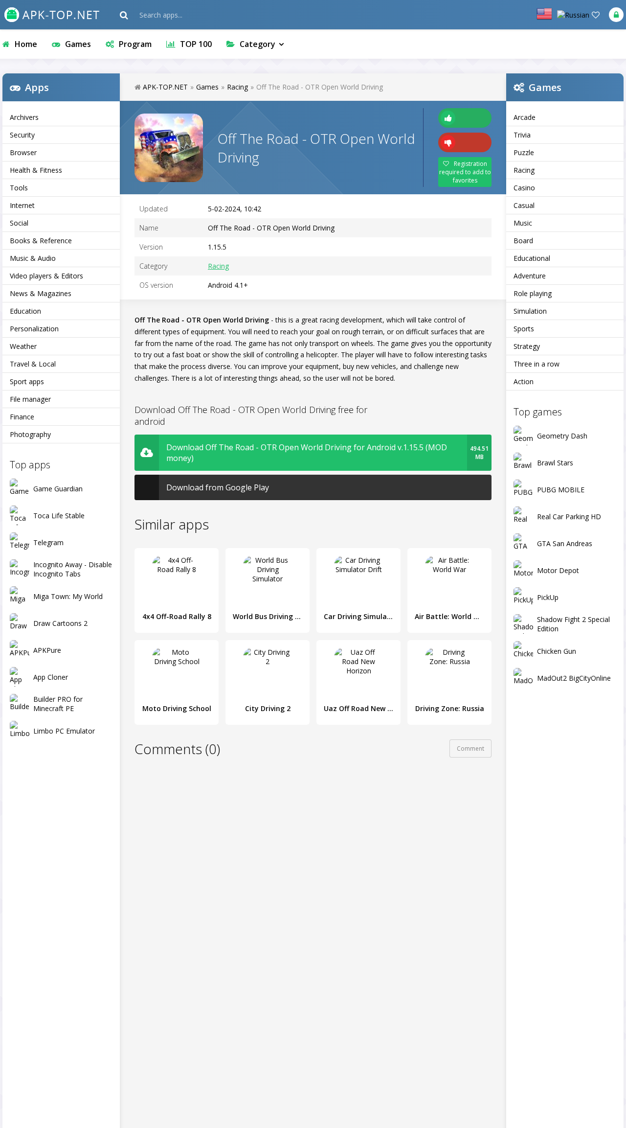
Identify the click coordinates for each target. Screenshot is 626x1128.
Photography (30, 434)
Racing (524, 170)
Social (19, 223)
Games (78, 44)
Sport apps (27, 381)
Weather (23, 346)
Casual (524, 205)
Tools (19, 187)
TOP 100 (196, 44)
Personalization (34, 328)
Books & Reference (41, 240)
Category (257, 44)
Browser (23, 152)
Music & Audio (33, 258)
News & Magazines (40, 293)
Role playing (533, 293)
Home (26, 44)
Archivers (24, 117)
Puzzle (524, 152)
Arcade (525, 117)
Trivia (522, 134)
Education (25, 311)
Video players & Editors (46, 275)
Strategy (527, 346)
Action (524, 381)
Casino (524, 187)
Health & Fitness (36, 170)
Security (22, 134)
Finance (22, 416)
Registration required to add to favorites (465, 172)
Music (523, 223)
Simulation (530, 311)
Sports (524, 328)
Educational (532, 258)
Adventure (530, 275)
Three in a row (536, 363)
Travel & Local (33, 363)
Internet (22, 205)
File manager (30, 399)
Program (135, 44)
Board (523, 240)
